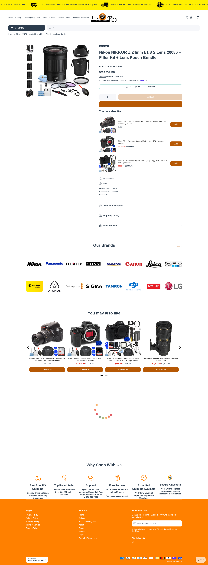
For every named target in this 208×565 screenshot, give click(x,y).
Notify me (141, 104)
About (81, 525)
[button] (187, 17)
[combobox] (123, 28)
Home (10, 34)
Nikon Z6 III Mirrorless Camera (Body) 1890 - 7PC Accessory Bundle (141, 142)
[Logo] (104, 17)
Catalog (82, 518)
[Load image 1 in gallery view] (29, 48)
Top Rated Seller (64, 485)
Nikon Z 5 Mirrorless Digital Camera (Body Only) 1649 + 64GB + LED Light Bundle (142, 162)
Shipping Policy (32, 521)
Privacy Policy (32, 515)
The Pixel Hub (177, 561)
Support (91, 485)
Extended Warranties (88, 538)
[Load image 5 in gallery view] (29, 84)
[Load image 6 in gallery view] (29, 93)
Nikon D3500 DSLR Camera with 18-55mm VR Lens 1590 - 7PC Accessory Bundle (142, 123)
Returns (82, 532)
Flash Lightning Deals (88, 521)
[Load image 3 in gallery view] (29, 66)
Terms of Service (33, 525)
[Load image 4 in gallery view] (29, 75)
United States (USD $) (35, 561)
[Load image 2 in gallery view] (29, 57)
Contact (82, 528)
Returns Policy (32, 528)
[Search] (49, 28)
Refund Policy (32, 518)
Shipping (102, 76)
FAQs (81, 535)
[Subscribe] (179, 523)
